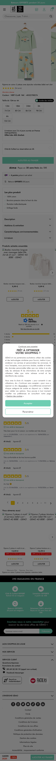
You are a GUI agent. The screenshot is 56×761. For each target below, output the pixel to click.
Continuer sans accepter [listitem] (28, 346)
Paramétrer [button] (23, 385)
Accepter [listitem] (28, 403)
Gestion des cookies (14, 396)
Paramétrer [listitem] (28, 411)
